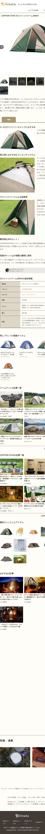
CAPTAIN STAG (27, 289)
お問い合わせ (31, 801)
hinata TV (39, 822)
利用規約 (10, 804)
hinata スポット (28, 822)
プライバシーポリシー (23, 804)
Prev (2, 47)
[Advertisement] (22, 654)
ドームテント (32, 294)
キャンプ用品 (22, 797)
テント (24, 294)
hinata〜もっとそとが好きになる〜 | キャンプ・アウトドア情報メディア (22, 815)
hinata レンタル (16, 822)
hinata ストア (6, 822)
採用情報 (35, 804)
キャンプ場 (31, 797)
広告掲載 (21, 801)
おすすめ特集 (33, 10)
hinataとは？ (12, 801)
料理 (38, 797)
